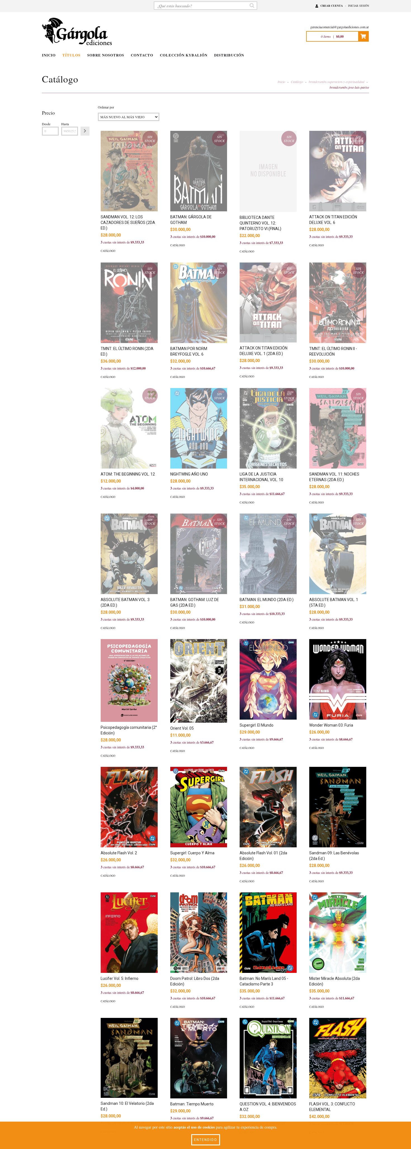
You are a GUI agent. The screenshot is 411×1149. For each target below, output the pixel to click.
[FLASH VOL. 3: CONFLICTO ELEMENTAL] (337, 1058)
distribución (229, 55)
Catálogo (297, 81)
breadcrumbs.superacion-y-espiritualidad (336, 81)
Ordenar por (106, 107)
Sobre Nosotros (105, 55)
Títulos (71, 55)
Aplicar (85, 131)
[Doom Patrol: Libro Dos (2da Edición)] (198, 932)
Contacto (142, 55)
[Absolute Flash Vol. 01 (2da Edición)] (268, 807)
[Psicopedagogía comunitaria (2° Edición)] (129, 680)
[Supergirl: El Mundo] (268, 679)
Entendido (205, 1140)
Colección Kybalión (183, 55)
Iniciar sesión (358, 6)
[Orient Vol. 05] (198, 681)
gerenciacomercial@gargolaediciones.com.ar (339, 27)
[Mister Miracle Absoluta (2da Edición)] (337, 932)
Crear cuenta (331, 6)
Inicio (49, 55)
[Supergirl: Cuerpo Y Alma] (198, 807)
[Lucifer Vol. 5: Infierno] (129, 932)
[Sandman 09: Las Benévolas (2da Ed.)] (337, 807)
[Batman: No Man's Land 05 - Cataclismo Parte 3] (268, 932)
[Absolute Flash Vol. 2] (129, 807)
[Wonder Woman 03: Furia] (337, 679)
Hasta (65, 124)
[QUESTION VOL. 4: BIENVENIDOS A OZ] (268, 1058)
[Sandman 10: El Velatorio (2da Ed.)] (129, 1058)
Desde (46, 124)
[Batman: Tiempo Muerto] (198, 1058)
